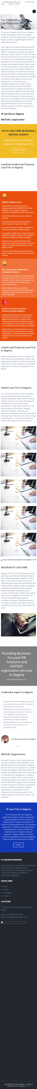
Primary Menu (34, 11)
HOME (5, 886)
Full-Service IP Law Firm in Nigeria (23, 739)
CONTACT (7, 896)
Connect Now (18, 150)
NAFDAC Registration (11, 202)
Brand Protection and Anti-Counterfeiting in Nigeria (14, 310)
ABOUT (6, 890)
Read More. (15, 875)
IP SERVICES (8, 893)
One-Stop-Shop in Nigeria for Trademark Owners (15, 270)
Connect (18, 845)
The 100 (28, 1086)
